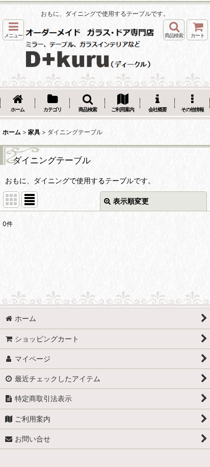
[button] (13, 29)
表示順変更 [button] (131, 200)
